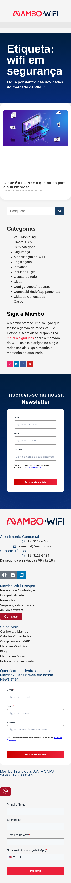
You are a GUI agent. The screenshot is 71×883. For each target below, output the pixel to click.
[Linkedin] (16, 364)
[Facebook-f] (23, 364)
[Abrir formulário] (5, 791)
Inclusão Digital (25, 272)
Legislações (23, 262)
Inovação (21, 267)
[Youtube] (30, 364)
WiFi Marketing (25, 237)
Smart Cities (23, 242)
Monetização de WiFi (29, 257)
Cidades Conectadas (29, 297)
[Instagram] (10, 364)
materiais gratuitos (20, 338)
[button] (35, 25)
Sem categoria (24, 247)
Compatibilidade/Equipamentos (37, 292)
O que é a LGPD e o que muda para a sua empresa (34, 185)
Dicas (18, 282)
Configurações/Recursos (32, 287)
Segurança (22, 252)
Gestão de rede (25, 277)
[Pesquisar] (59, 211)
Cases (18, 301)
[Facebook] (4, 575)
